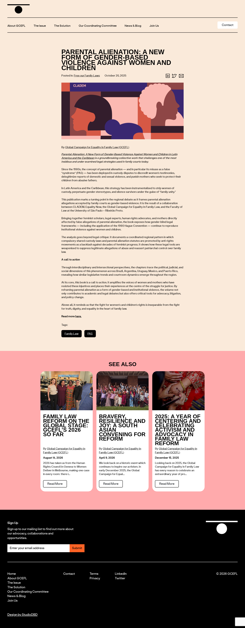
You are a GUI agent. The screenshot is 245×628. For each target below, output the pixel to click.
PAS (90, 333)
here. (78, 316)
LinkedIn (121, 573)
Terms (94, 573)
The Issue (40, 26)
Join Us (154, 26)
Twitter (120, 578)
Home (11, 573)
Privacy (95, 578)
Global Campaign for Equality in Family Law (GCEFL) (97, 147)
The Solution (62, 26)
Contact (69, 573)
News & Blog (133, 26)
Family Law (72, 333)
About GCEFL (16, 26)
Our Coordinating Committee (98, 26)
